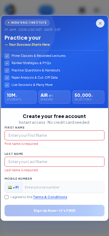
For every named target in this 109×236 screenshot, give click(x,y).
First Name (15, 127)
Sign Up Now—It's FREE (55, 210)
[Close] (100, 23)
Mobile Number (18, 178)
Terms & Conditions (50, 197)
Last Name (14, 154)
